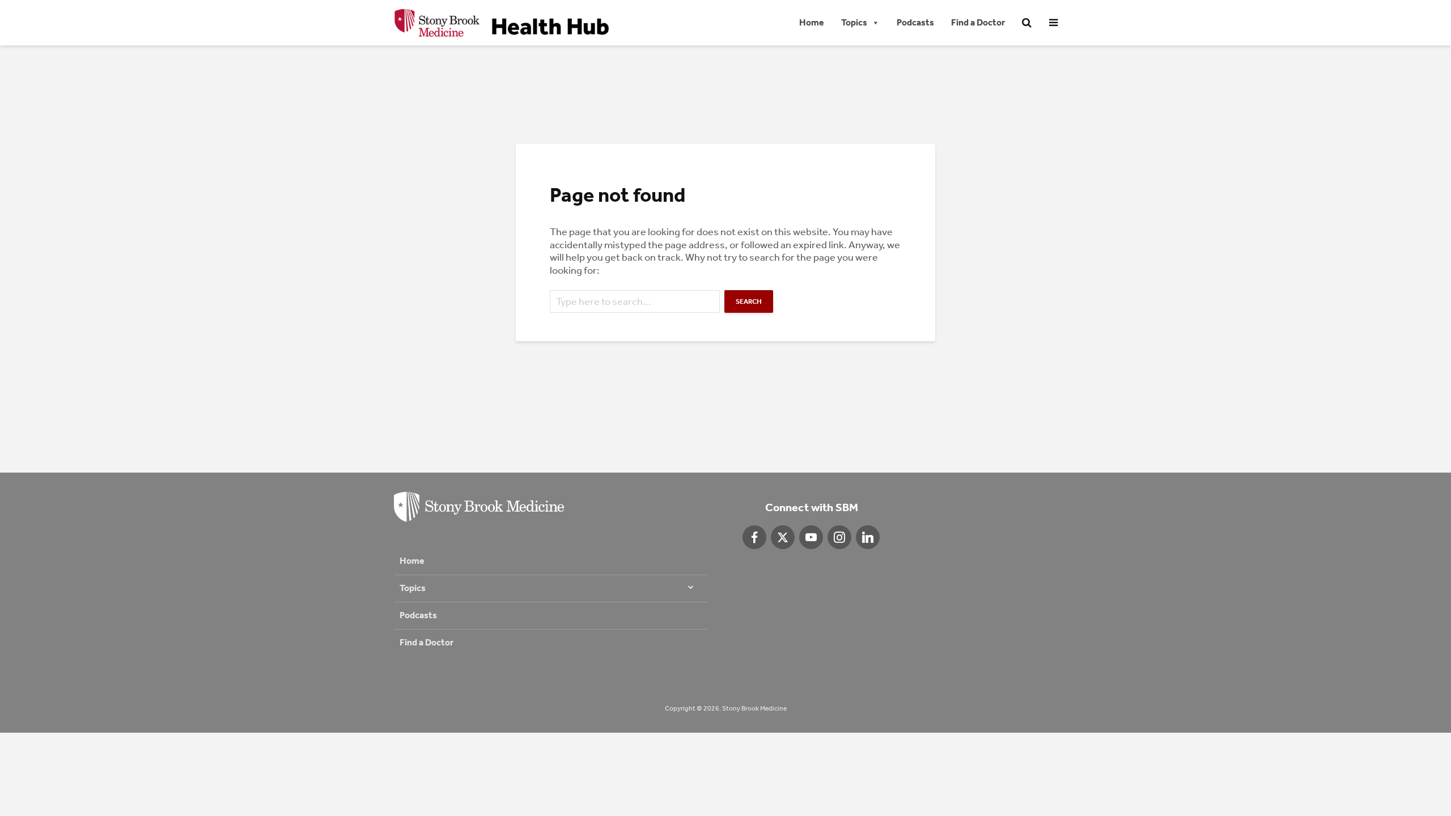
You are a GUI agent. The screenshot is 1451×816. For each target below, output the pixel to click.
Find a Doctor (978, 22)
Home (811, 22)
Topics (854, 22)
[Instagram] (839, 537)
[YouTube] (811, 537)
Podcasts (915, 22)
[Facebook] (754, 537)
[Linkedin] (868, 537)
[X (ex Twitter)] (783, 537)
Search (749, 301)
